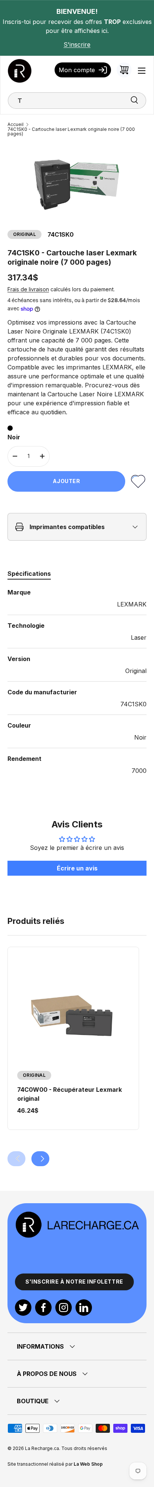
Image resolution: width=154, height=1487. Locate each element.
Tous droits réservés (84, 1448)
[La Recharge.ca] (77, 1215)
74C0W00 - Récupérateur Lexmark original (69, 1094)
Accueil (15, 124)
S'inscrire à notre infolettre (74, 1281)
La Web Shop (88, 1464)
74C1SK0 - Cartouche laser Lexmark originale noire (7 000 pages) (71, 131)
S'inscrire (77, 44)
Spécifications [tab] (29, 573)
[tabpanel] (77, 681)
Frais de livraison (28, 289)
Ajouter (66, 481)
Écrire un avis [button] (77, 868)
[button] (124, 69)
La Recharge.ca (42, 1448)
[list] (77, 183)
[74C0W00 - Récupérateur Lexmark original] (73, 1012)
